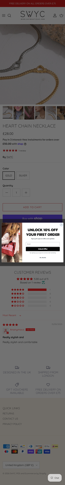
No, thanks (43, 257)
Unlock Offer (43, 249)
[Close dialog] (61, 224)
